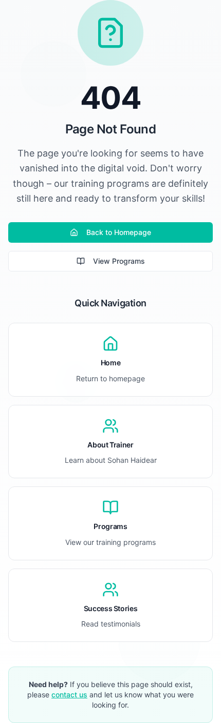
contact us (69, 694)
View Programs (119, 261)
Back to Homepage (118, 232)
